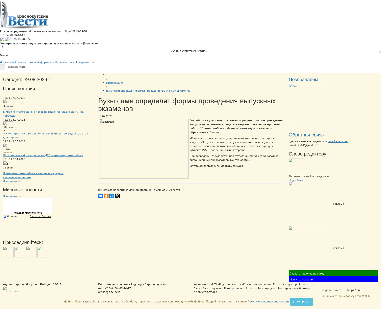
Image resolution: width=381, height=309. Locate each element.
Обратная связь (306, 134)
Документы (7, 62)
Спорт (93, 62)
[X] (117, 196)
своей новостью (338, 141)
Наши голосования (302, 279)
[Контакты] (333, 286)
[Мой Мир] (111, 196)
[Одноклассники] (106, 196)
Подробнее (296, 180)
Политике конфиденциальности (268, 301)
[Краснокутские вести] (322, 286)
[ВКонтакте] (100, 196)
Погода (31, 62)
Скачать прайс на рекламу (307, 273)
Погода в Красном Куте (27, 212)
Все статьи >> (12, 181)
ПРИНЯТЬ (301, 301)
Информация (45, 62)
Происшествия (64, 62)
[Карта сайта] (328, 286)
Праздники (82, 62)
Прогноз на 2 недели (40, 216)
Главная (20, 62)
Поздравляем (303, 79)
